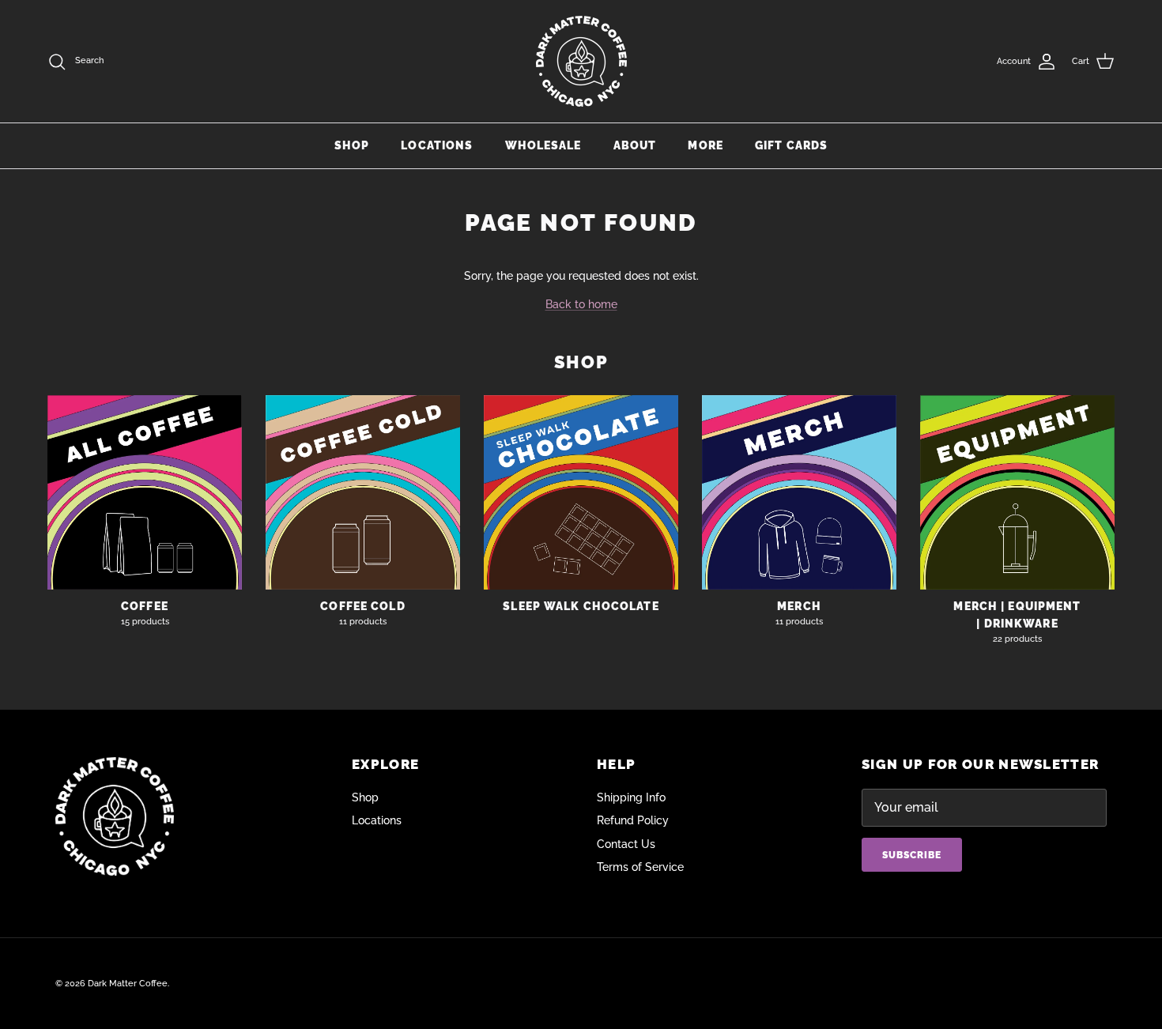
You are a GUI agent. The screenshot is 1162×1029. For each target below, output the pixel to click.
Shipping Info (631, 797)
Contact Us (626, 844)
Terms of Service (640, 867)
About (635, 145)
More (705, 145)
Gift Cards (791, 145)
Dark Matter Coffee (128, 983)
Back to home (581, 304)
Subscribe (911, 855)
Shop (351, 145)
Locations (437, 145)
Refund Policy (633, 820)
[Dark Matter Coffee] (581, 61)
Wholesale (543, 145)
